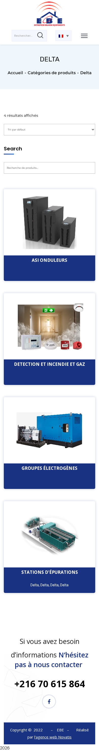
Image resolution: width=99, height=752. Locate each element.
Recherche (23, 180)
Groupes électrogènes (49, 468)
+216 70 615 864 (49, 684)
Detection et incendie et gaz (49, 364)
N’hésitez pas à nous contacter (51, 659)
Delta (34, 585)
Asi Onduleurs (49, 260)
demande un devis (49, 219)
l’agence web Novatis (53, 737)
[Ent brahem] (49, 14)
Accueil (15, 72)
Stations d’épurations (49, 572)
